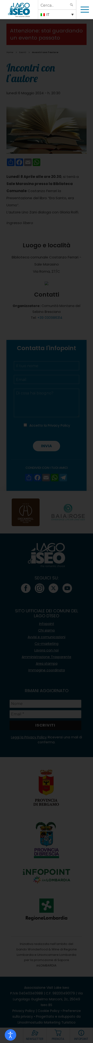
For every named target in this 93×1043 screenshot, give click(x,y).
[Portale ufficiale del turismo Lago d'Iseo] (19, 9)
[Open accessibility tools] (10, 1035)
